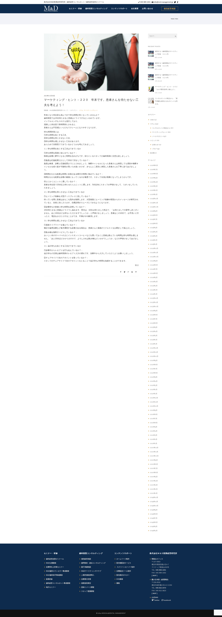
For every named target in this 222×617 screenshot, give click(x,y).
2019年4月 (153, 530)
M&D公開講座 (51, 563)
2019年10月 (154, 506)
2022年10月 (154, 356)
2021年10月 (154, 406)
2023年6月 (154, 323)
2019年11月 (154, 501)
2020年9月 (154, 460)
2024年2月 (153, 290)
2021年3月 (153, 435)
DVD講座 (119, 579)
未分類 (152, 153)
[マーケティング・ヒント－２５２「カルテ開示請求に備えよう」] (151, 89)
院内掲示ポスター (122, 575)
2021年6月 (153, 423)
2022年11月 (154, 352)
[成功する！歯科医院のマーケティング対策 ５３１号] (151, 53)
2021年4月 (153, 431)
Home (172, 18)
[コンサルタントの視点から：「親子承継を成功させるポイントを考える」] (151, 101)
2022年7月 (153, 369)
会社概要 (135, 8)
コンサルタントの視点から (161, 128)
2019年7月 (153, 518)
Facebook (167, 600)
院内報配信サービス (123, 563)
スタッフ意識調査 (87, 591)
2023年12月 (154, 298)
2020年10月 (154, 456)
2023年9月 (153, 310)
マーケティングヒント (91, 110)
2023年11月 (154, 302)
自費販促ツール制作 (123, 571)
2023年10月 (154, 306)
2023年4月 (153, 331)
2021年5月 (153, 427)
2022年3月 (153, 385)
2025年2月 (153, 240)
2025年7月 (153, 219)
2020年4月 (154, 481)
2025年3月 (153, 236)
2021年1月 (153, 443)
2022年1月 (153, 394)
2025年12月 (154, 198)
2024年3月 (153, 286)
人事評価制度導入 (87, 575)
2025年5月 (153, 227)
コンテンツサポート (119, 8)
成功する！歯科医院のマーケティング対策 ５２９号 (166, 76)
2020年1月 (153, 493)
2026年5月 (154, 178)
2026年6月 (154, 174)
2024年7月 (153, 269)
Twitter (156, 600)
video (152, 120)
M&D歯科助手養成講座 (54, 575)
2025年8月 (154, 215)
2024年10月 (154, 257)
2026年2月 (154, 190)
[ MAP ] (154, 575)
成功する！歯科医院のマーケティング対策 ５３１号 (166, 52)
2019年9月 (153, 510)
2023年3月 (153, 335)
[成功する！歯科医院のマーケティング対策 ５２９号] (151, 77)
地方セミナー (51, 587)
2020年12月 (154, 447)
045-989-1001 (161, 570)
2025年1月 (153, 244)
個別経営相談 (170, 8)
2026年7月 (154, 169)
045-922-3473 (161, 588)
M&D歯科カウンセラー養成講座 (57, 571)
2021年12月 (154, 398)
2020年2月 (154, 489)
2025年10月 (154, 207)
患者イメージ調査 (87, 587)
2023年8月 (154, 315)
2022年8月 (154, 364)
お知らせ (155, 144)
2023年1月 (153, 344)
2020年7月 (154, 468)
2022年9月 (153, 360)
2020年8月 (154, 464)
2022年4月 (153, 381)
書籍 (118, 583)
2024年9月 (154, 261)
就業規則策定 (86, 583)
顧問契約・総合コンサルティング (93, 563)
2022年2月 (153, 389)
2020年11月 (154, 452)
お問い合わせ (147, 8)
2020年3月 (154, 485)
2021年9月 (153, 410)
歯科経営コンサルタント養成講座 (58, 583)
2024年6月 (154, 273)
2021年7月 (153, 418)
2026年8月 (154, 165)
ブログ (154, 149)
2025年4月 (153, 232)
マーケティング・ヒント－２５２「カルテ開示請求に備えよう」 (166, 88)
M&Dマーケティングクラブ (91, 571)
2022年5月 (153, 377)
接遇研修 (49, 579)
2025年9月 (153, 211)
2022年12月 (154, 348)
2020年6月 (154, 472)
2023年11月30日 (49, 96)
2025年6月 (154, 223)
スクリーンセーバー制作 (125, 567)
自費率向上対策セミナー (55, 567)
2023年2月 (153, 340)
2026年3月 (154, 186)
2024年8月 (154, 265)
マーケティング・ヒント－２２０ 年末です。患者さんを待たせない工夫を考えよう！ (91, 102)
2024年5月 (153, 277)
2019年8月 (154, 514)
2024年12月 (154, 248)
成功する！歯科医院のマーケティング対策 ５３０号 (166, 64)
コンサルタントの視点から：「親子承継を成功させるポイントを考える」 (166, 101)
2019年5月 (153, 526)
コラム (81, 110)
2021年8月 (153, 414)
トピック (153, 140)
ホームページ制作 (122, 559)
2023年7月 (153, 319)
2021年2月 (153, 439)
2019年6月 (154, 522)
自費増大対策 (86, 579)
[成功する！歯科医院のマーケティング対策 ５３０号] (151, 65)
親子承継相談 (86, 567)
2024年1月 (153, 294)
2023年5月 (153, 327)
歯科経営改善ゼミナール (55, 559)
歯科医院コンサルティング (96, 8)
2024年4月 (154, 281)
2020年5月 (154, 477)
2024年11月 (154, 252)
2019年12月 (154, 497)
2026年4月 (154, 182)
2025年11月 (154, 203)
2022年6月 (154, 373)
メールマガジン (157, 136)
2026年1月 (153, 194)
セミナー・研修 (75, 8)
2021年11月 (154, 402)
